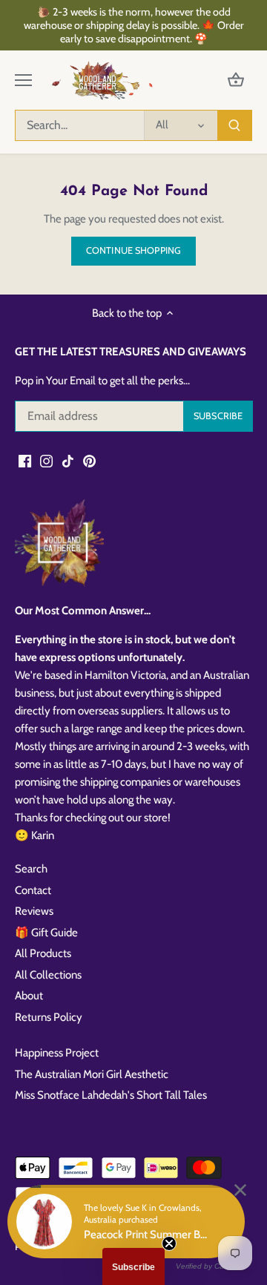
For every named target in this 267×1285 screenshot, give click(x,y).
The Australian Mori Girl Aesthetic (91, 1074)
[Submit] (234, 125)
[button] (133, 1266)
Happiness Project (57, 1052)
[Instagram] (46, 460)
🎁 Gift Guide (46, 932)
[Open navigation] (23, 80)
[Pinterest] (89, 460)
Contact (33, 890)
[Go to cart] (236, 80)
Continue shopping (133, 250)
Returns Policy (48, 1017)
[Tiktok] (68, 460)
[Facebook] (25, 460)
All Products (43, 953)
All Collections (48, 975)
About (29, 995)
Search (31, 868)
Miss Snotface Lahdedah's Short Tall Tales (111, 1095)
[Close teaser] (169, 1243)
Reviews (34, 911)
